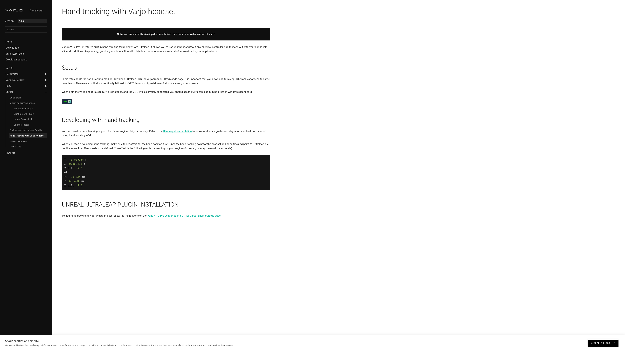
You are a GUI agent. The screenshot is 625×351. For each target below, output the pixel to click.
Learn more (227, 345)
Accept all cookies (603, 343)
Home (9, 41)
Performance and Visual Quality (26, 130)
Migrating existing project (23, 103)
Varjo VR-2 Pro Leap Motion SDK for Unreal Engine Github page (184, 215)
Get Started (12, 74)
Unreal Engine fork (23, 119)
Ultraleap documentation (177, 131)
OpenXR (10, 153)
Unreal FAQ (15, 146)
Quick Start (15, 97)
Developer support (16, 59)
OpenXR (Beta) (21, 125)
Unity (9, 86)
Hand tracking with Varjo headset (27, 135)
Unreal (9, 91)
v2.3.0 (9, 68)
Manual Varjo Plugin (24, 114)
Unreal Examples (18, 141)
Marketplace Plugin (23, 108)
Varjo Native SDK (16, 80)
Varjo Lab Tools (15, 53)
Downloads (12, 47)
